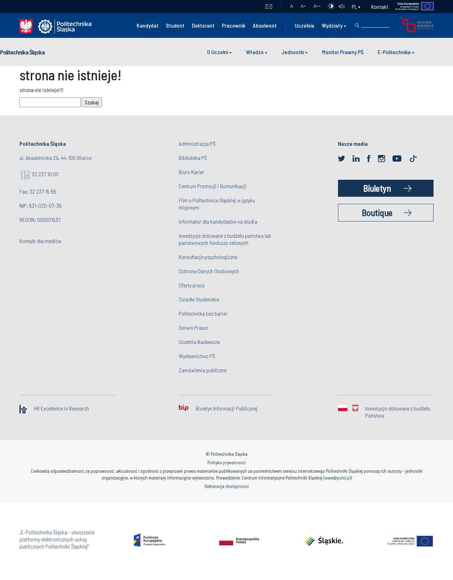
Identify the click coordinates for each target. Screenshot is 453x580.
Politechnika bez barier (203, 313)
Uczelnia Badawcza (199, 341)
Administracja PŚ (197, 143)
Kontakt (379, 6)
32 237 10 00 (45, 174)
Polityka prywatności (226, 462)
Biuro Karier (191, 171)
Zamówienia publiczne (202, 370)
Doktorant (203, 25)
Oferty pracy (192, 285)
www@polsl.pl (338, 478)
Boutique (377, 212)
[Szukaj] (357, 25)
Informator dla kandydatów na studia (218, 221)
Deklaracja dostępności (227, 486)
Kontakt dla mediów (40, 240)
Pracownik (233, 25)
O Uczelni (217, 51)
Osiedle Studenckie (199, 299)
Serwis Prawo (193, 327)
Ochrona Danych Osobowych (209, 271)
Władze (255, 51)
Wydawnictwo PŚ (197, 355)
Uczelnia (304, 25)
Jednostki (292, 51)
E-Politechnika (394, 51)
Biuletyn (377, 188)
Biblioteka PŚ (193, 157)
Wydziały (332, 25)
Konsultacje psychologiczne (208, 256)
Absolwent (265, 25)
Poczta (268, 7)
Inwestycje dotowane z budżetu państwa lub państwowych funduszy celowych (225, 239)
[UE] (411, 6)
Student (175, 25)
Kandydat (148, 25)
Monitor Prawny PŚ (342, 51)
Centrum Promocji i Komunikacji (213, 186)
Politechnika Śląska (22, 52)
